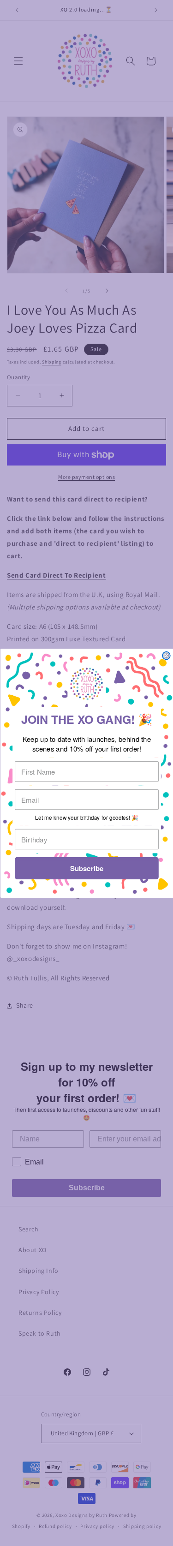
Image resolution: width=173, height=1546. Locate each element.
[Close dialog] (166, 655)
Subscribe (86, 868)
